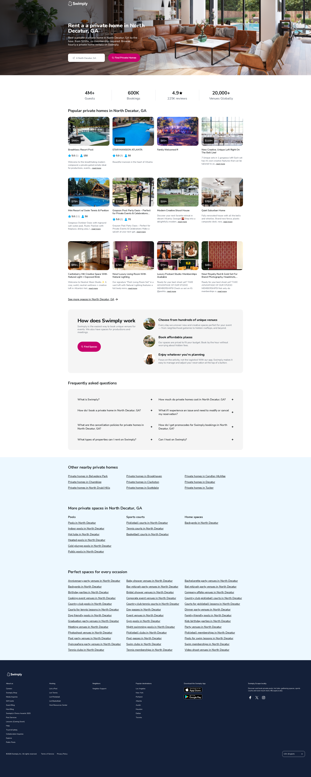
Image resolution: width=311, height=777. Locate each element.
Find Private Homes (125, 57)
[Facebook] (250, 697)
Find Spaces (90, 346)
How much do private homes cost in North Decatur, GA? (192, 399)
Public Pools (10, 742)
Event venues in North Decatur (145, 615)
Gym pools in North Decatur (143, 621)
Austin (138, 705)
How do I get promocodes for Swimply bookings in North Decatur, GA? (193, 426)
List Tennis (53, 693)
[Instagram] (263, 697)
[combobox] (86, 58)
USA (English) (289, 754)
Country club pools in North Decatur (90, 604)
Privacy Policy (62, 754)
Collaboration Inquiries (14, 734)
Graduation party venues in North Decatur (93, 621)
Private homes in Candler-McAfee (205, 476)
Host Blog (10, 709)
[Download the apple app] (193, 689)
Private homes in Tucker (199, 488)
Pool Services (11, 717)
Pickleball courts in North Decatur (147, 523)
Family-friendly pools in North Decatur (208, 615)
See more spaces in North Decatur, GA (91, 299)
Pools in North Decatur (82, 523)
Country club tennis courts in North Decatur (152, 604)
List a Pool (53, 688)
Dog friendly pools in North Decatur (90, 615)
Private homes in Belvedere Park (88, 476)
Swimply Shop (11, 693)
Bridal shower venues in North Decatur (150, 592)
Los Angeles (140, 688)
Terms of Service (47, 754)
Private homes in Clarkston (142, 482)
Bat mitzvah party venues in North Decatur (211, 586)
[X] (257, 697)
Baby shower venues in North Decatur (149, 581)
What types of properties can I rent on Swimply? (107, 439)
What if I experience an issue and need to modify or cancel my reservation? (194, 412)
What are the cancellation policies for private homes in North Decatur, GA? (111, 426)
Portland (139, 697)
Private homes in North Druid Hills (89, 488)
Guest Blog (10, 705)
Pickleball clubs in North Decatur (146, 632)
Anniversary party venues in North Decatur (94, 581)
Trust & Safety (11, 730)
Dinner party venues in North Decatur (208, 609)
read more (96, 168)
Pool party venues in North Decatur (89, 638)
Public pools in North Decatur (86, 551)
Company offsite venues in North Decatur (209, 592)
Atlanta (139, 701)
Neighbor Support (99, 688)
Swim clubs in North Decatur (143, 644)
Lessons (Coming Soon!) (15, 721)
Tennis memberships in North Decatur (149, 650)
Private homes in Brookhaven (144, 476)
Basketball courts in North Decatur (147, 534)
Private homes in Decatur (200, 482)
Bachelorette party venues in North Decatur (211, 581)
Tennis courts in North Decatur (145, 528)
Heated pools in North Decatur (86, 540)
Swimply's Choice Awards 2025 (18, 713)
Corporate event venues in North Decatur (151, 598)
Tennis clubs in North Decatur (86, 650)
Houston (139, 709)
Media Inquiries (12, 697)
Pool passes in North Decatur (144, 638)
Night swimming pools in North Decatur (150, 627)
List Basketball (55, 701)
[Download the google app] (193, 696)
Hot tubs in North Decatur (83, 534)
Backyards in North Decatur (201, 523)
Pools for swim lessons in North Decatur (209, 638)
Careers (9, 688)
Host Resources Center (58, 705)
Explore (9, 738)
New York (139, 693)
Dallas (138, 713)
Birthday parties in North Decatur (88, 592)
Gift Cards (10, 701)
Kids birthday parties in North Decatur (208, 621)
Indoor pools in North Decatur (86, 528)
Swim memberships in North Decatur (207, 644)
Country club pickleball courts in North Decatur (213, 598)
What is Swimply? (88, 399)
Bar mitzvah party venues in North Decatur (152, 586)
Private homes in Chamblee (84, 482)
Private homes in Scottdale (142, 488)
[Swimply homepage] (155, 3)
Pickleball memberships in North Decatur (210, 632)
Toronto (139, 717)
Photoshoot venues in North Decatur (90, 632)
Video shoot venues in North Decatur (207, 650)
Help (8, 726)
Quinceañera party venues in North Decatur (94, 644)
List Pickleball (54, 697)
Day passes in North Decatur (143, 609)
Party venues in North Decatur (203, 627)
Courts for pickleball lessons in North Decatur (212, 604)
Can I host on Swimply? (173, 439)
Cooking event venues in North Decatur (92, 598)
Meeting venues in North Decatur (88, 627)
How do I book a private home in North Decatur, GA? (109, 410)
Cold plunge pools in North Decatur (89, 546)
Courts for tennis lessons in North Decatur (93, 609)
